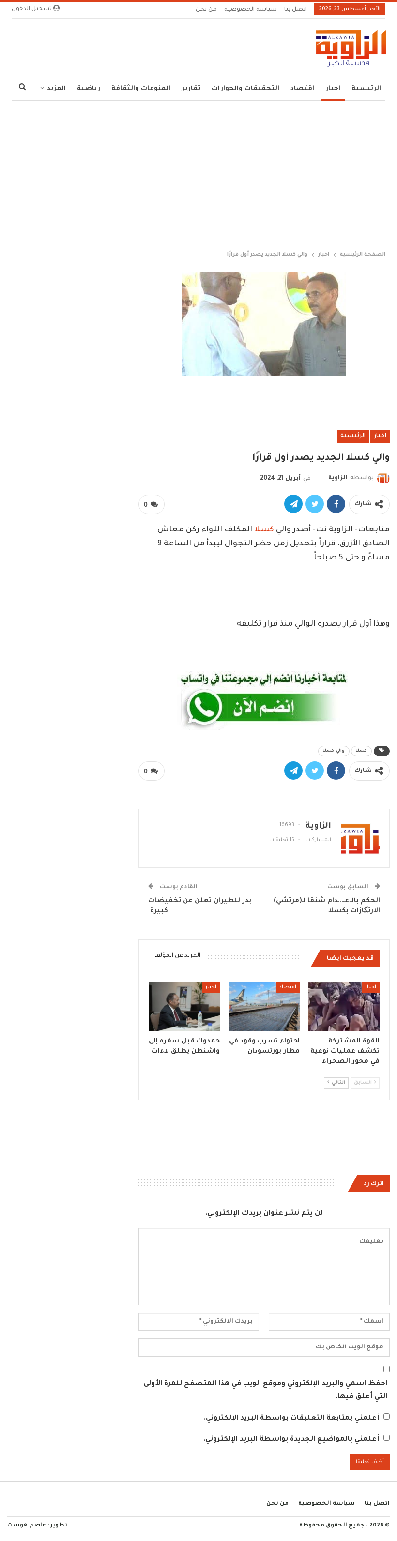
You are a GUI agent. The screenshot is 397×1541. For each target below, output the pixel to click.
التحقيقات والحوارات (245, 88)
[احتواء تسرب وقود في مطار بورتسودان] (264, 1007)
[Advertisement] (198, 173)
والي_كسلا (334, 751)
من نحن (206, 10)
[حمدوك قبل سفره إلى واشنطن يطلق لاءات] (184, 1007)
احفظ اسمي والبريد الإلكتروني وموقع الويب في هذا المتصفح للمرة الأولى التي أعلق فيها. (265, 1390)
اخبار (332, 88)
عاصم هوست (26, 1526)
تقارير (191, 88)
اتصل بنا (295, 10)
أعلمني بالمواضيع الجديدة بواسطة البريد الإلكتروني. (291, 1440)
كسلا (264, 530)
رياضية (88, 88)
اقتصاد (302, 88)
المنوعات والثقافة (140, 88)
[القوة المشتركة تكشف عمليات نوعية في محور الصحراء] (344, 1007)
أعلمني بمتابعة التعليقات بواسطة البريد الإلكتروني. (291, 1418)
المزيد (56, 88)
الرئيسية (366, 88)
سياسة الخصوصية (250, 10)
